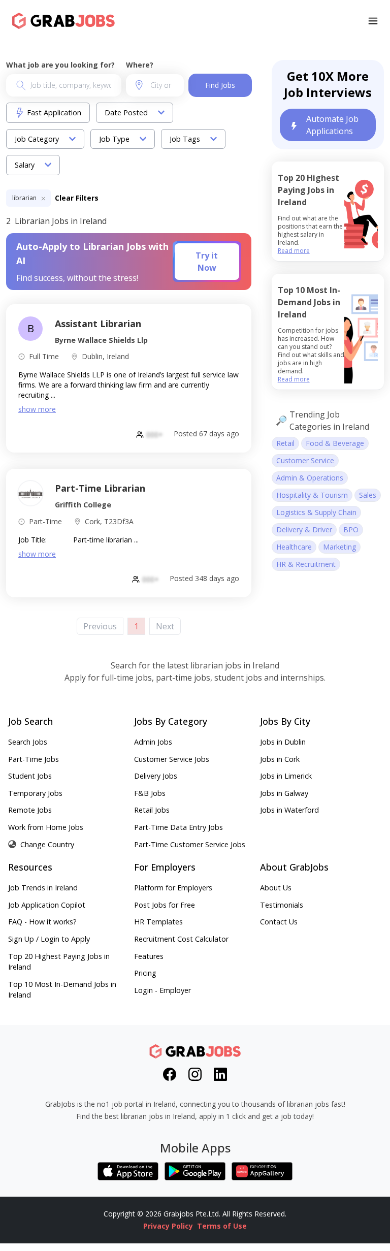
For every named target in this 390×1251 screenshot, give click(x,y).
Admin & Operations (309, 478)
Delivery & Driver (304, 529)
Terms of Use (222, 1226)
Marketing (339, 547)
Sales (367, 495)
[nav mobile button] (373, 21)
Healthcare (294, 547)
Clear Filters (77, 198)
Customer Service (305, 460)
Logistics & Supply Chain (316, 512)
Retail (285, 443)
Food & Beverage (335, 443)
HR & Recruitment (306, 564)
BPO (351, 529)
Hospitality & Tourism (312, 495)
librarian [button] (25, 198)
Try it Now (207, 261)
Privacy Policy (168, 1226)
